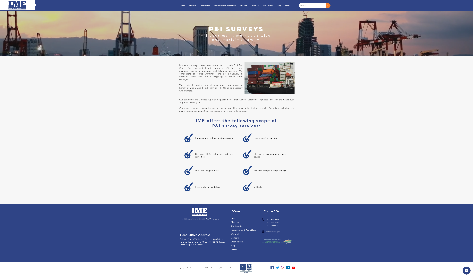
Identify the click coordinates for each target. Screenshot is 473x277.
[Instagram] (282, 267)
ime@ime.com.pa (272, 231)
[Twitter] (277, 267)
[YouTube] (293, 267)
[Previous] (13, 33)
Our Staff (235, 234)
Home (233, 218)
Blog (233, 245)
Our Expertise (236, 226)
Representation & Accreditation (244, 230)
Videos (234, 249)
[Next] (459, 33)
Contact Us (235, 238)
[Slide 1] (236, 49)
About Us (235, 222)
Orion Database (238, 241)
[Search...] (328, 5)
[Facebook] (272, 267)
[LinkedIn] (288, 267)
